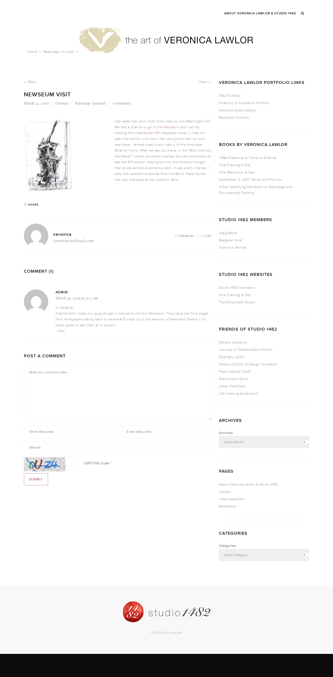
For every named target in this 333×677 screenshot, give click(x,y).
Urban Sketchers (232, 386)
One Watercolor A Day (237, 172)
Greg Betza (228, 233)
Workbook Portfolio (234, 118)
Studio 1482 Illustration (237, 288)
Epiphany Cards (231, 357)
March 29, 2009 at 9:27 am (77, 298)
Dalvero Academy (233, 342)
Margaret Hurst (230, 240)
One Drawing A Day (235, 165)
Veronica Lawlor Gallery (237, 110)
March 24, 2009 (36, 103)
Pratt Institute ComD (235, 372)
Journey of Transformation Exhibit (246, 350)
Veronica (62, 103)
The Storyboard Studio (237, 302)
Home (32, 52)
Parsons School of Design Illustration (248, 364)
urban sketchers (232, 499)
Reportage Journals (58, 52)
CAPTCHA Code (96, 463)
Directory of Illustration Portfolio (244, 103)
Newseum (171, 127)
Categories (227, 546)
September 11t (147, 133)
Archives (226, 433)
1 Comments (121, 103)
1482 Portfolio (230, 96)
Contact (225, 492)
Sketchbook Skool (233, 379)
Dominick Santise (232, 247)
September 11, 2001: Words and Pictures (250, 180)
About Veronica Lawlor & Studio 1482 (248, 484)
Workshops (227, 506)
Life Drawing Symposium (238, 393)
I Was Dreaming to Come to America (247, 158)
